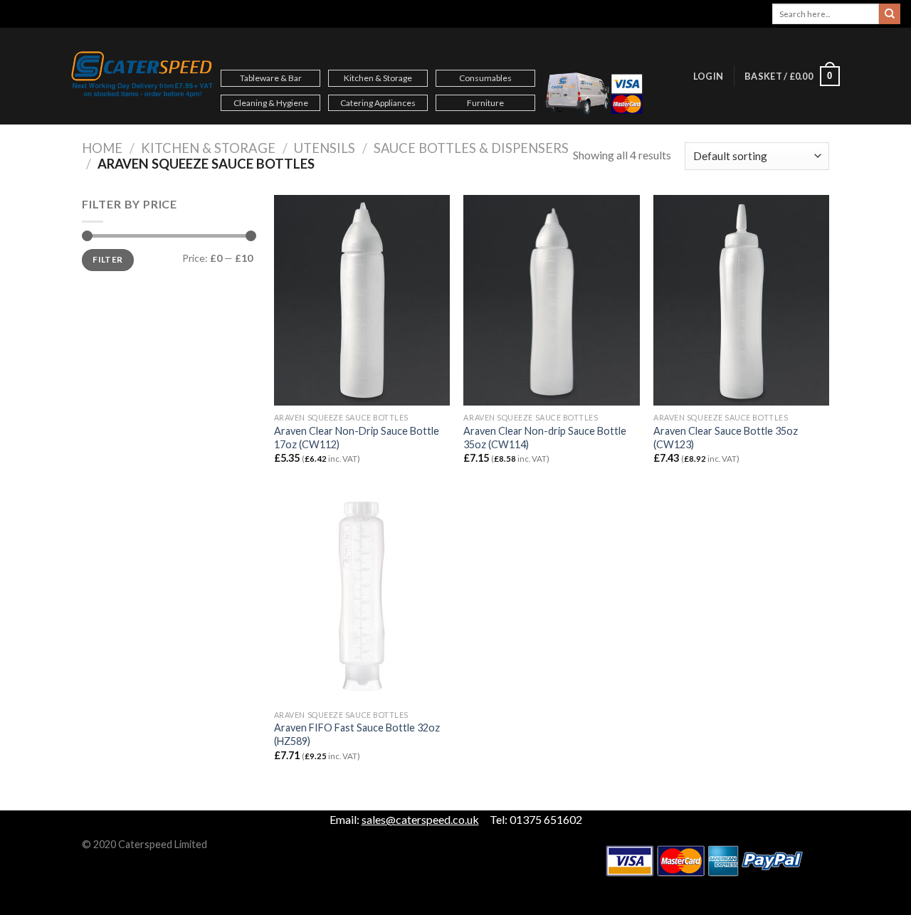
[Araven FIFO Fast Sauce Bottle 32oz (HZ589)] (362, 597)
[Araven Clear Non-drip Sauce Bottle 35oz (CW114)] (551, 300)
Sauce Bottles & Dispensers (471, 148)
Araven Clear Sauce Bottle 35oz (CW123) (725, 437)
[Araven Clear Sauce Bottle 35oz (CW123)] (741, 300)
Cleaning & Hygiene (270, 102)
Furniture (485, 102)
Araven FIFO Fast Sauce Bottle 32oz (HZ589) (357, 734)
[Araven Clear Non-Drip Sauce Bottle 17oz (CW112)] (362, 300)
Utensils (324, 148)
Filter (107, 259)
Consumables (485, 78)
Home (102, 148)
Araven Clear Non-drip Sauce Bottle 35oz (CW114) (544, 437)
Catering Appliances (378, 102)
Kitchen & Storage (378, 78)
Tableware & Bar (271, 78)
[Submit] (889, 14)
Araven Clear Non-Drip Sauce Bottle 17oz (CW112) (356, 437)
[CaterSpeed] (142, 76)
